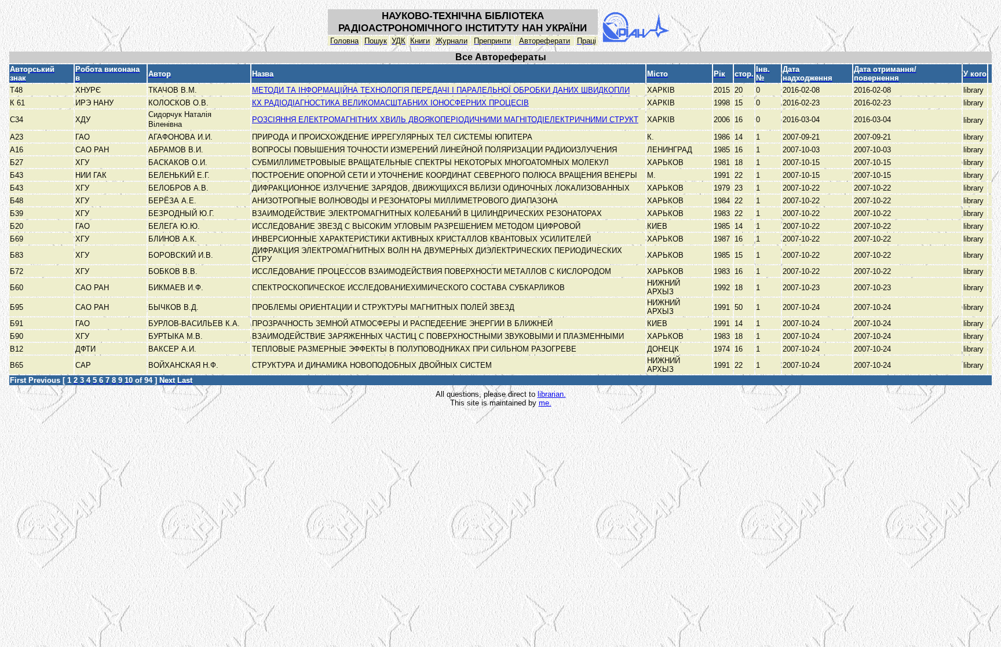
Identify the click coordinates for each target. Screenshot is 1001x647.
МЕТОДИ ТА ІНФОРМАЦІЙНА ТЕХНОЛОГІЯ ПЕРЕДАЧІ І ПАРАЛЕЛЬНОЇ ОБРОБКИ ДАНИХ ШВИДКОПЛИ (441, 90)
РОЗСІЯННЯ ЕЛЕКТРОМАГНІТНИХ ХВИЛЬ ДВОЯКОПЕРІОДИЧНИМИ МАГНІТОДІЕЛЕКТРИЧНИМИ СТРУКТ (445, 119)
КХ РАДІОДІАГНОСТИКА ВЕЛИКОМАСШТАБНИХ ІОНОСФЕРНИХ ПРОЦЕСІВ (390, 102)
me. (545, 403)
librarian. (552, 394)
